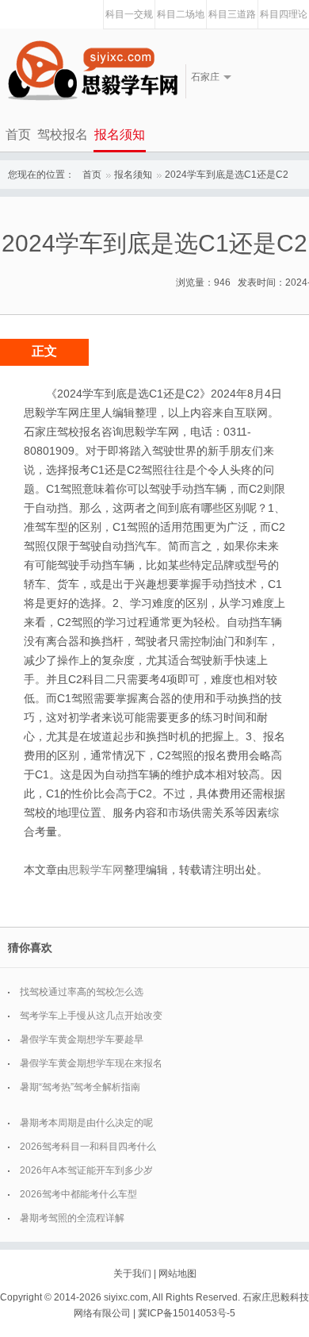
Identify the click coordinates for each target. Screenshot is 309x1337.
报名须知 (119, 134)
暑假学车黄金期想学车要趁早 (81, 1039)
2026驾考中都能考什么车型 (78, 1194)
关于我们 (132, 1273)
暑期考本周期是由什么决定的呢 (86, 1122)
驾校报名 (62, 134)
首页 (18, 134)
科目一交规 (129, 14)
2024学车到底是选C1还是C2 (226, 174)
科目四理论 (283, 14)
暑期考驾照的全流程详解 (72, 1218)
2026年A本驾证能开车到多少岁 (86, 1170)
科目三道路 (232, 14)
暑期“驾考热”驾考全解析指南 (80, 1087)
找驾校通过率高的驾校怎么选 (81, 991)
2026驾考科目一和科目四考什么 (88, 1146)
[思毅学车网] (92, 70)
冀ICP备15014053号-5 (186, 1313)
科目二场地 (180, 14)
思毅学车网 (96, 869)
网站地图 (177, 1273)
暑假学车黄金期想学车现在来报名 (91, 1063)
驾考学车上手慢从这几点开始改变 (91, 1015)
